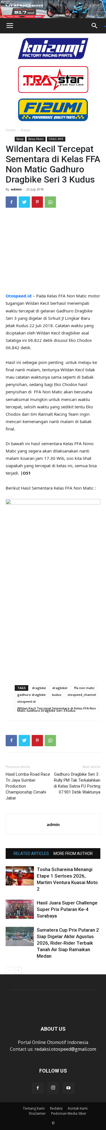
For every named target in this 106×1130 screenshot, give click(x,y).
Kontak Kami (78, 1108)
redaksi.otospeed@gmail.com (65, 1049)
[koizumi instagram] (53, 48)
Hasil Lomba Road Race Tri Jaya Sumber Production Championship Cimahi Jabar (28, 786)
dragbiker (60, 688)
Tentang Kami (34, 1108)
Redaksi (56, 1108)
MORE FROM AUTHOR (73, 853)
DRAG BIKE (56, 139)
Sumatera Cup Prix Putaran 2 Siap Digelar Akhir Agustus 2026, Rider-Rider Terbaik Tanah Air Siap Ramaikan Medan (68, 943)
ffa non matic (84, 688)
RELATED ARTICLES (31, 853)
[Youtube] (68, 1088)
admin (16, 189)
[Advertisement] (53, 250)
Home (11, 130)
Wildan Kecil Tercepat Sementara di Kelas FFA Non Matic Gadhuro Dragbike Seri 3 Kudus (56, 708)
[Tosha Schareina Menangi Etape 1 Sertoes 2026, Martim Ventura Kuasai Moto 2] (20, 876)
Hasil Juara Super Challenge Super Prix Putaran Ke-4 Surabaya (67, 909)
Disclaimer (37, 1113)
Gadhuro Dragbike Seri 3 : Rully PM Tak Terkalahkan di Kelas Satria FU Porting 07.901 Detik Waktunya (77, 783)
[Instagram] (53, 1087)
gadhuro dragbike (31, 694)
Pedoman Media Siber (68, 1113)
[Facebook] (38, 1088)
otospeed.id (26, 701)
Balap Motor (36, 139)
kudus (56, 694)
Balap (25, 130)
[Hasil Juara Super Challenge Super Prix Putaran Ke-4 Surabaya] (20, 909)
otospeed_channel (82, 694)
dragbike (39, 688)
